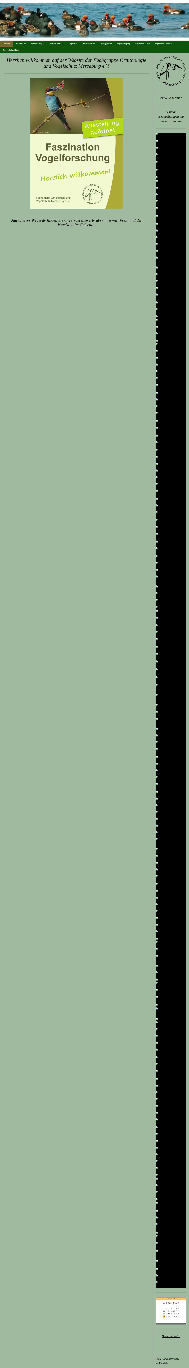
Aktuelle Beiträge (57, 44)
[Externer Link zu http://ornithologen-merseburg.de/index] (171, 85)
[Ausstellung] (76, 207)
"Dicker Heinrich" (88, 44)
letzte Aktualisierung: (167, 1358)
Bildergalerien (106, 44)
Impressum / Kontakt (163, 44)
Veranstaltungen (37, 44)
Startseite (6, 44)
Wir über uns (21, 44)
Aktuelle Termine (171, 97)
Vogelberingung (123, 44)
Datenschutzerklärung (11, 50)
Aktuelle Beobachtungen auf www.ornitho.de (171, 116)
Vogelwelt (72, 44)
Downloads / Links (142, 44)
